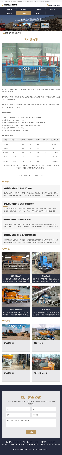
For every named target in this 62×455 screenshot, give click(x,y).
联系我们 (38, 13)
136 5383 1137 (16, 442)
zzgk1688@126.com (32, 444)
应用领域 (23, 13)
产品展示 (38, 9)
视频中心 (9, 13)
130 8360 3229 (13, 444)
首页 (6, 33)
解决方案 (52, 9)
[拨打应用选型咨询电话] (53, 4)
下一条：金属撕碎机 (38, 175)
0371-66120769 (34, 442)
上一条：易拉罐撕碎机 (24, 175)
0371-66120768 (51, 442)
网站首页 (9, 9)
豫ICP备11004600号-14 (42, 450)
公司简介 (23, 9)
